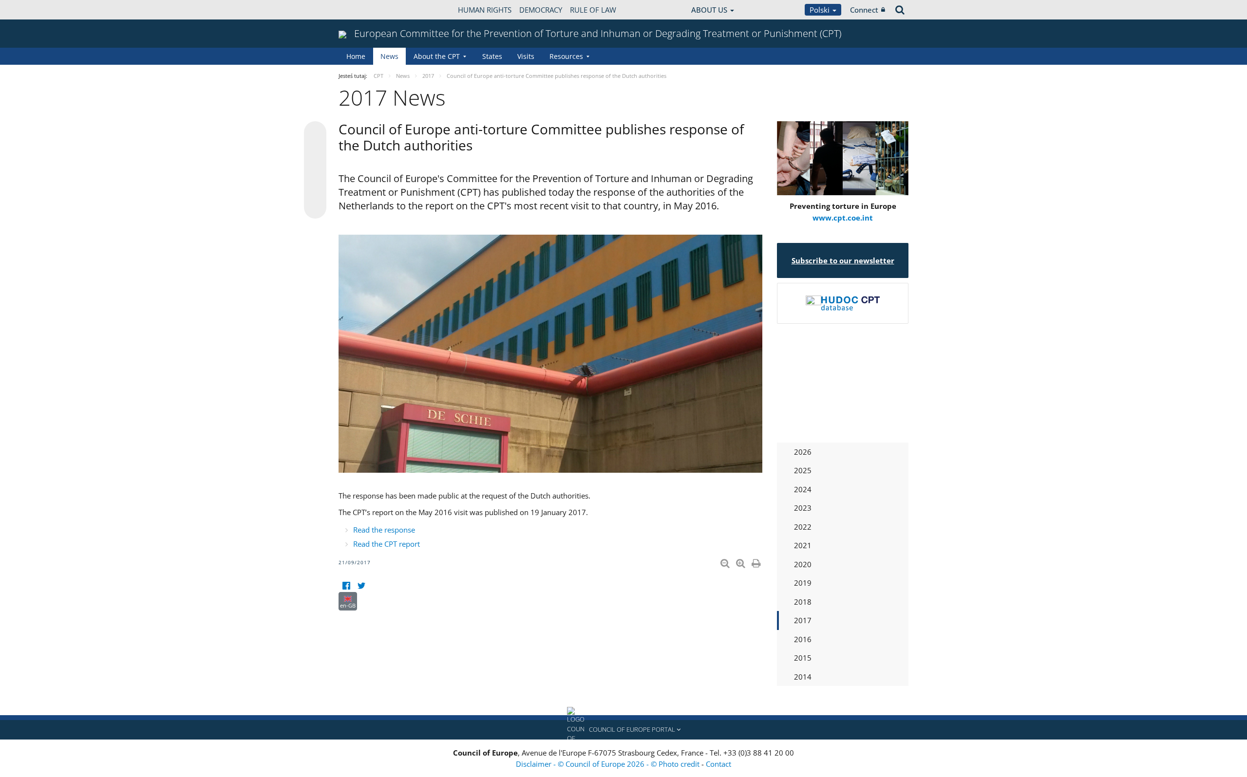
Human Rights (484, 10)
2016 (803, 639)
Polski (820, 10)
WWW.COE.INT (363, 9)
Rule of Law (593, 10)
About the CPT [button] (437, 56)
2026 (803, 452)
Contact (718, 764)
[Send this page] (315, 207)
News (389, 56)
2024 (803, 489)
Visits (525, 56)
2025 (803, 470)
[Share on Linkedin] (315, 189)
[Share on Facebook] (315, 170)
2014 (803, 677)
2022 (803, 527)
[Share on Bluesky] (315, 133)
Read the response (384, 530)
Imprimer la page (757, 561)
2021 (803, 545)
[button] (623, 730)
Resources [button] (566, 56)
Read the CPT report (386, 544)
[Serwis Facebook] (346, 585)
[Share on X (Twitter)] (315, 152)
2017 (803, 620)
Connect (864, 10)
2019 (803, 583)
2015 (803, 658)
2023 (803, 508)
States (492, 56)
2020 (803, 564)
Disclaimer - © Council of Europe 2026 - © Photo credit (608, 764)
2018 (803, 602)
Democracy (540, 10)
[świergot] (361, 585)
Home (355, 56)
